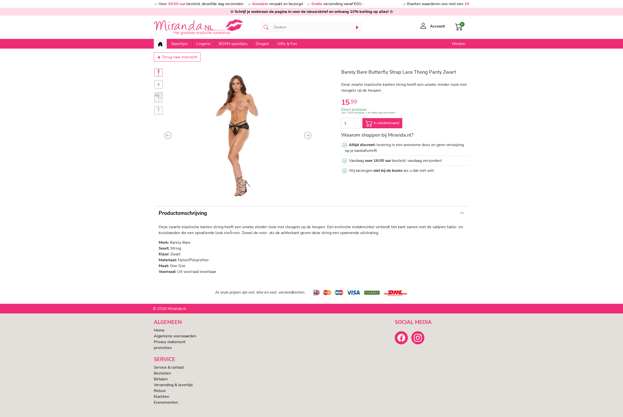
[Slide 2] (159, 84)
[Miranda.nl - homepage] (204, 27)
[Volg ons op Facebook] (401, 337)
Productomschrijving (183, 213)
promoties (163, 347)
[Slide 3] (159, 97)
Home (159, 330)
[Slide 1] (159, 73)
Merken (458, 43)
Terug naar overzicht (179, 57)
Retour (160, 390)
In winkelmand (386, 123)
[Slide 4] (159, 110)
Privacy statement (169, 342)
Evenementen (166, 402)
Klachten (161, 396)
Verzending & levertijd (173, 385)
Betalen (161, 379)
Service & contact (169, 367)
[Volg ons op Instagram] (417, 337)
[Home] (160, 44)
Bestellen (162, 373)
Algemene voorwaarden (175, 336)
